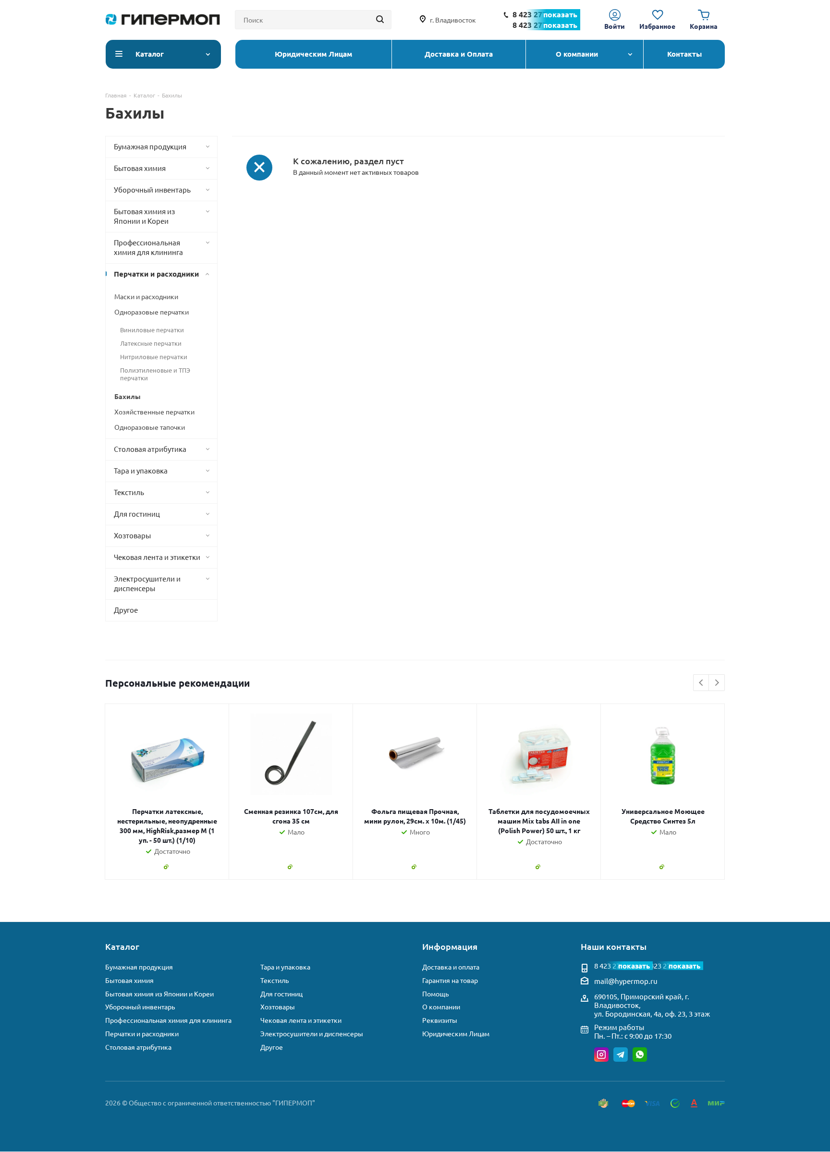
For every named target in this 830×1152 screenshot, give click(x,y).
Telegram (620, 1054)
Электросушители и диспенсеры (311, 1034)
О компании (441, 1007)
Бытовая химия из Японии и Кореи (159, 994)
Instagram (601, 1054)
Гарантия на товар (450, 980)
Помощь (435, 994)
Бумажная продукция (139, 967)
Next (717, 683)
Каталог (122, 946)
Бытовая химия (129, 980)
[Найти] (379, 19)
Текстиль (274, 980)
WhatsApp (640, 1054)
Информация (449, 946)
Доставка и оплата (450, 967)
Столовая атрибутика (138, 1047)
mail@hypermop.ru (626, 980)
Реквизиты (439, 1020)
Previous (701, 683)
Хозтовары (277, 1007)
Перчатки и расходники (142, 1034)
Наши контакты (614, 946)
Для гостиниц (281, 994)
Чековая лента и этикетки (301, 1020)
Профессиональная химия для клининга (168, 1020)
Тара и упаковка (285, 967)
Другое (271, 1047)
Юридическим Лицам (455, 1034)
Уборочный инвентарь (140, 1007)
